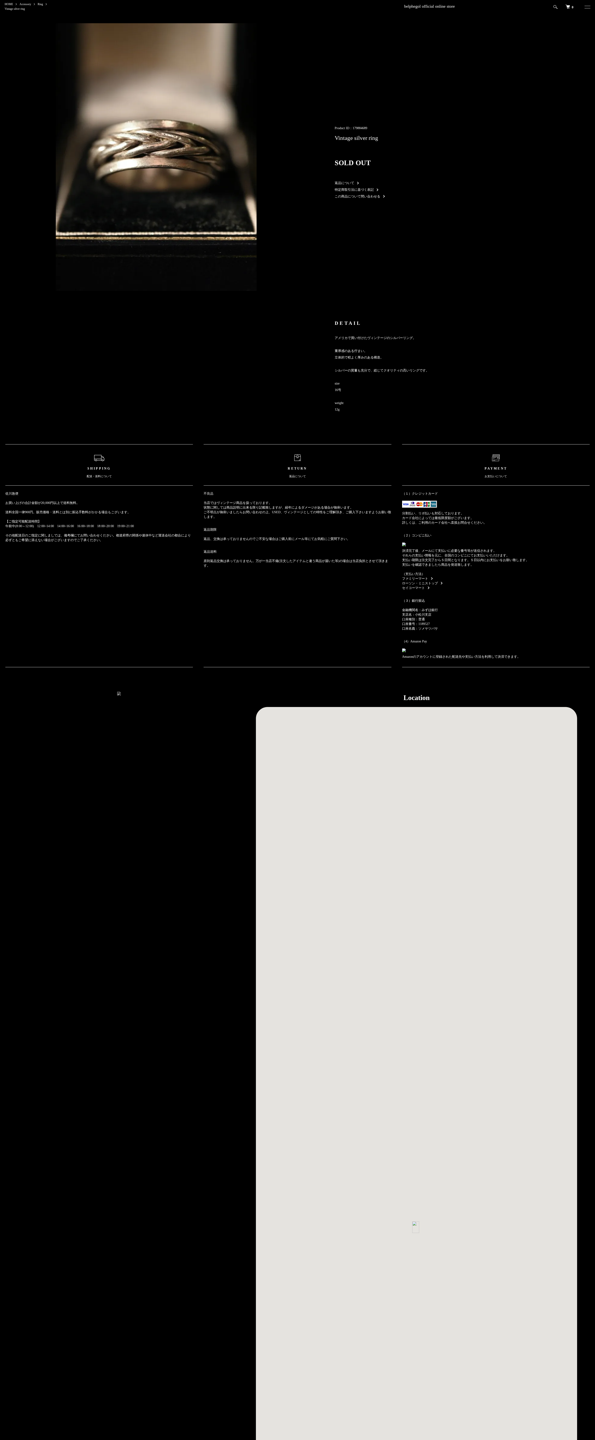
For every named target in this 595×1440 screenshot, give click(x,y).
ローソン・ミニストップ (420, 583)
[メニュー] (586, 7)
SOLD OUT (353, 163)
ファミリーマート (415, 578)
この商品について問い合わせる (357, 196)
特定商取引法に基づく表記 (354, 189)
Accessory (25, 4)
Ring (40, 4)
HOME (9, 4)
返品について (344, 183)
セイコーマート (413, 588)
